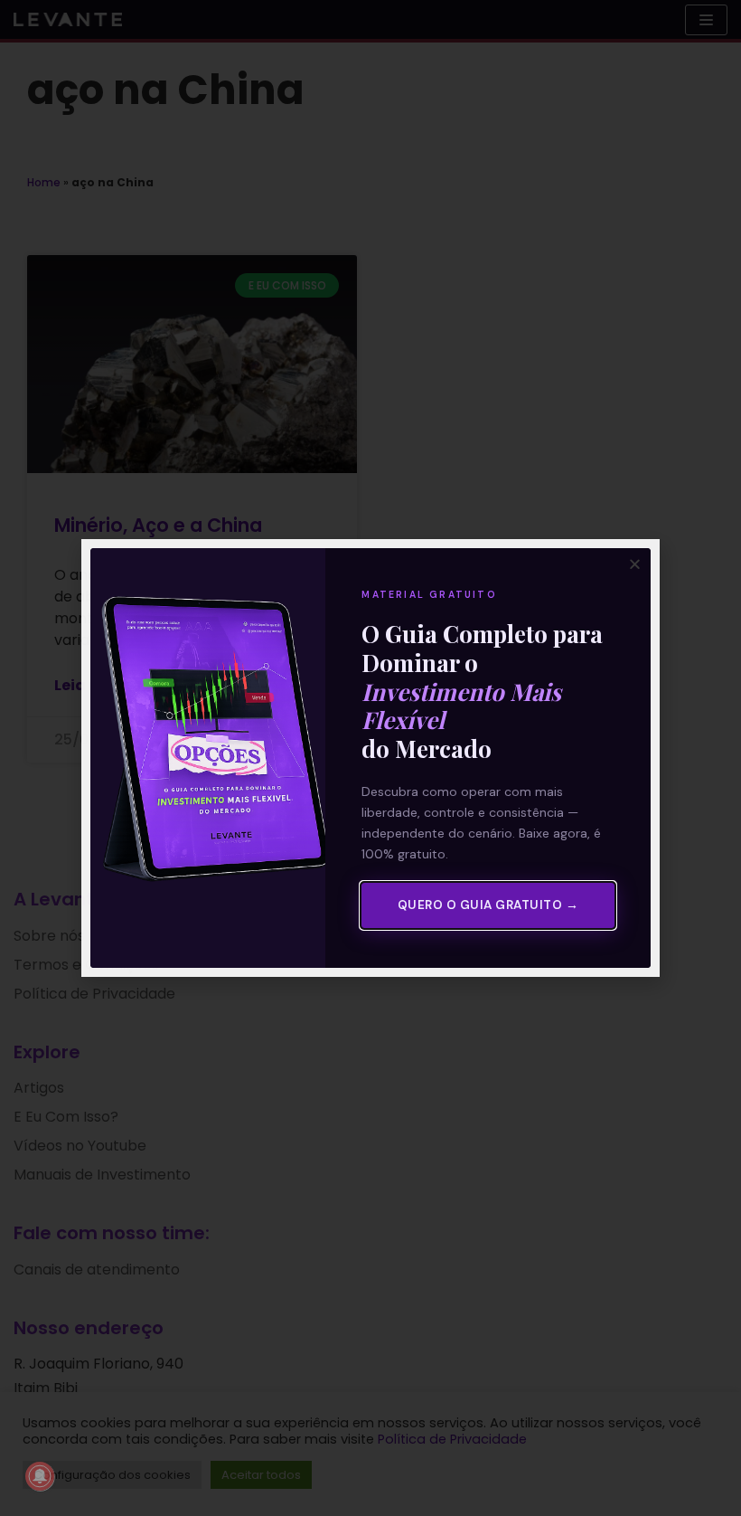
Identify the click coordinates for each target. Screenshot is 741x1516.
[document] (370, 758)
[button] (635, 564)
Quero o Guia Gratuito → (488, 905)
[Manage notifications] (39, 1476)
